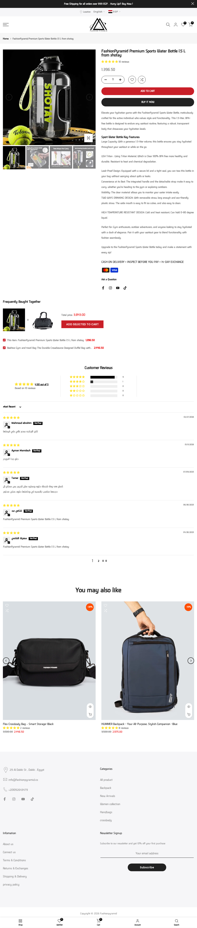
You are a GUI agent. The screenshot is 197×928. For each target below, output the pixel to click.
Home (6, 39)
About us (8, 844)
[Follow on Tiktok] (125, 288)
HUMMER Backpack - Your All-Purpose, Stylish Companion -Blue (139, 724)
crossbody (106, 820)
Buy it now (147, 102)
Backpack (105, 788)
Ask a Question (109, 279)
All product (106, 780)
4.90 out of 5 (41, 384)
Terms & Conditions (14, 861)
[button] (110, 62)
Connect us (9, 852)
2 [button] (98, 561)
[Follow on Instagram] (110, 288)
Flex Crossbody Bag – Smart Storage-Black (28, 724)
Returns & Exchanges (15, 869)
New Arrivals (107, 796)
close (4, 3)
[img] (11, 418)
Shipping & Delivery (15, 877)
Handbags (106, 812)
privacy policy (11, 885)
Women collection (110, 804)
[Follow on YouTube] (117, 288)
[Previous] (9, 97)
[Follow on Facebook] (103, 288)
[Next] (89, 97)
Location (87, 12)
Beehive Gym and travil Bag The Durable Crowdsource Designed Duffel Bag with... (49, 348)
